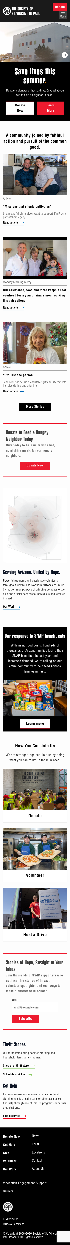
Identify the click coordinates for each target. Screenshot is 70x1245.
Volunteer (9, 1161)
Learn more (35, 724)
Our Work (8, 607)
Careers (8, 1191)
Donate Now (20, 108)
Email (15, 1000)
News (35, 1136)
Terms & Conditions (13, 1224)
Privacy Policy (10, 1218)
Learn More (51, 108)
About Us (38, 1169)
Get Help (9, 1145)
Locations (38, 1152)
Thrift (35, 1144)
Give (6, 1153)
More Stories (35, 407)
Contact (37, 1160)
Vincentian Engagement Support (25, 1183)
